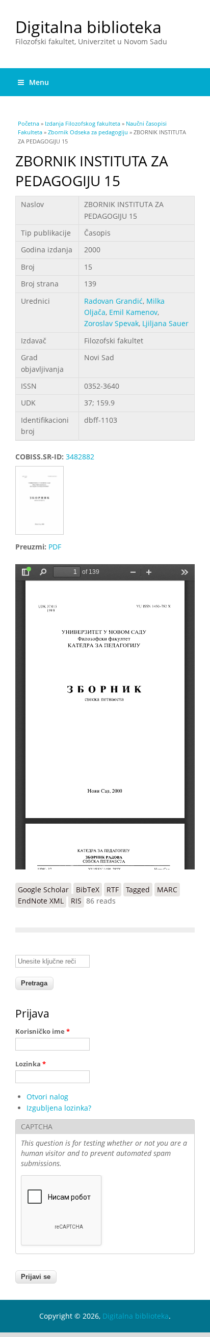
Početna (28, 123)
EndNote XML (41, 901)
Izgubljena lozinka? (59, 1108)
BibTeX (87, 889)
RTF (113, 889)
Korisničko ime (42, 1031)
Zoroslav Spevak (111, 323)
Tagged (138, 889)
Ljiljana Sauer (165, 323)
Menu (39, 82)
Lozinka (30, 1063)
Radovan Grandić (113, 301)
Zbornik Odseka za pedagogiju (88, 132)
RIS (76, 901)
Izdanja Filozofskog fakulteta (82, 123)
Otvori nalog (47, 1096)
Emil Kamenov (133, 312)
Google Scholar (43, 889)
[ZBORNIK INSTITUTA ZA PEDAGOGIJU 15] (43, 535)
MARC (167, 889)
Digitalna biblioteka (88, 27)
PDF (54, 546)
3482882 (80, 456)
